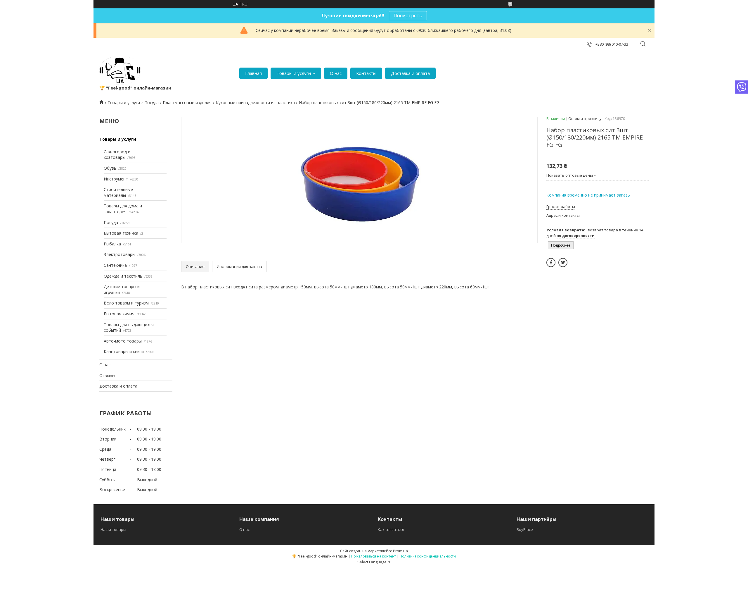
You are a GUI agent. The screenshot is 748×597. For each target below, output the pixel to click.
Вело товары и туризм (126, 303)
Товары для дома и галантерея (123, 208)
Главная (253, 73)
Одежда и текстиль (123, 276)
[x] (562, 262)
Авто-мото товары (123, 341)
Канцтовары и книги (124, 351)
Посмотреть (408, 15)
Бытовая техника (121, 233)
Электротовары (119, 254)
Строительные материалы (118, 192)
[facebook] (550, 262)
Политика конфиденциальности (428, 556)
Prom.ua (400, 550)
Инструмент (116, 179)
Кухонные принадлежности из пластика (255, 102)
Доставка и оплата (410, 73)
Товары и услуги (293, 73)
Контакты (366, 73)
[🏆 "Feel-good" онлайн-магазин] (120, 70)
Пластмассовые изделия (187, 102)
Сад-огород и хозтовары (117, 154)
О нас (336, 73)
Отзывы (107, 375)
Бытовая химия (119, 313)
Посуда (151, 102)
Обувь (110, 168)
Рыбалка (112, 244)
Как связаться (391, 529)
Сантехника (115, 265)
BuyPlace (525, 529)
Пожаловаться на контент (373, 556)
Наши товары (113, 529)
